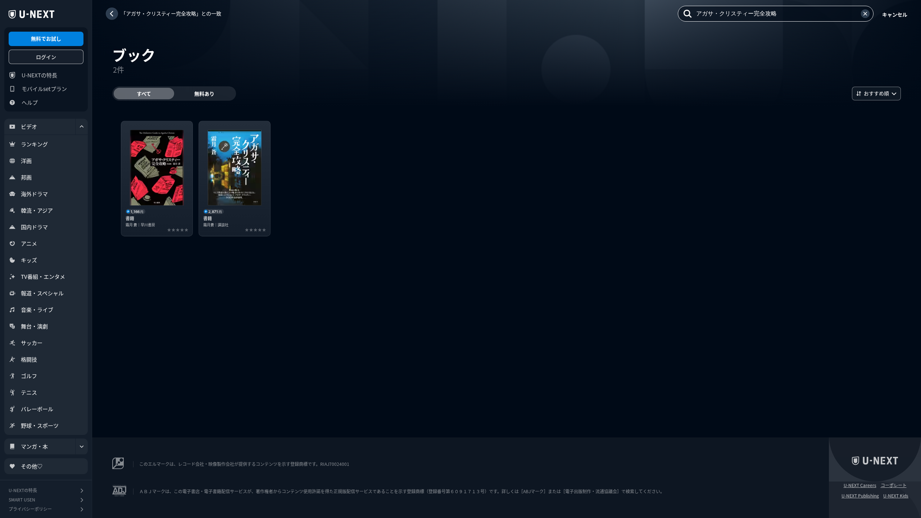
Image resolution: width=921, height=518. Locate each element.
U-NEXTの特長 (39, 75)
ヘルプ (30, 102)
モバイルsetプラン (44, 88)
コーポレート (894, 485)
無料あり (204, 93)
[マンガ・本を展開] (82, 446)
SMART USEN (22, 499)
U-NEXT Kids (895, 496)
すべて (144, 93)
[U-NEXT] (31, 14)
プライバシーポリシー (30, 509)
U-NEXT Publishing (860, 496)
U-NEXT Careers (860, 485)
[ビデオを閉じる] (82, 127)
